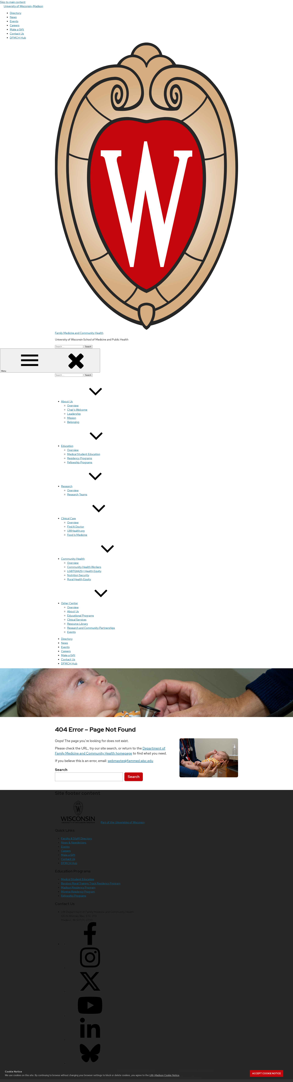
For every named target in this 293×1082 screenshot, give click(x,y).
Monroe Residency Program (78, 891)
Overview (73, 405)
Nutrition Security (78, 575)
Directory (15, 13)
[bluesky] (90, 1063)
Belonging (73, 422)
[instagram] (90, 968)
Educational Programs (80, 615)
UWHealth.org (76, 530)
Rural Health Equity (79, 579)
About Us (67, 401)
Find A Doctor (75, 526)
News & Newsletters (73, 842)
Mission (71, 418)
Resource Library (77, 624)
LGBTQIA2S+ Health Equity (84, 571)
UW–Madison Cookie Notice (164, 1075)
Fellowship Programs (79, 462)
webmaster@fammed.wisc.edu (130, 761)
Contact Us (17, 33)
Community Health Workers (84, 567)
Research (66, 486)
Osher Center (69, 603)
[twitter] (90, 992)
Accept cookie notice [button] (266, 1073)
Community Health (73, 558)
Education (67, 446)
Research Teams (77, 494)
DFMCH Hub (18, 37)
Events (14, 21)
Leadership (74, 414)
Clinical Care (68, 518)
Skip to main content (12, 2)
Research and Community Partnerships (91, 628)
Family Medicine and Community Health (79, 333)
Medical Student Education (83, 454)
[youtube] (90, 1015)
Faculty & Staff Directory (76, 838)
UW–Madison (23, 6)
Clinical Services (76, 619)
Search (133, 776)
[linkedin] (90, 1039)
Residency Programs (79, 458)
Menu (4, 371)
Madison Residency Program (78, 887)
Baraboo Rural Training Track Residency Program (90, 883)
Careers (14, 25)
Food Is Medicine (77, 535)
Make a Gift (17, 29)
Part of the (123, 822)
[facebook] (90, 944)
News (13, 17)
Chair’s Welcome (77, 409)
